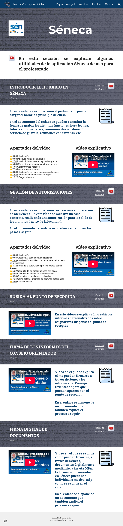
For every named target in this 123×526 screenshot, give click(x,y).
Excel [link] (95, 4)
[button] (119, 4)
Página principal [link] (65, 4)
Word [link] (82, 4)
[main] (70, 29)
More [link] (108, 4)
